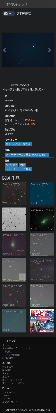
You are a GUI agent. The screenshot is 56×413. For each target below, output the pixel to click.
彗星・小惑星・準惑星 (18, 144)
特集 (7, 150)
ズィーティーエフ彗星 (18, 169)
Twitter (5, 395)
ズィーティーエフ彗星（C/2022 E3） (27, 154)
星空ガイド (7, 376)
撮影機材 (10, 116)
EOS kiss (30, 120)
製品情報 (6, 370)
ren (10, 13)
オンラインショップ (12, 379)
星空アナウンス (10, 401)
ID (6, 96)
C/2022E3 (11, 165)
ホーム (5, 345)
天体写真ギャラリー (16, 4)
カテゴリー (11, 139)
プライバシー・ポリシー (14, 382)
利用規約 (6, 351)
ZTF (22, 165)
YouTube (6, 398)
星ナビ (5, 373)
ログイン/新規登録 (11, 354)
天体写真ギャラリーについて (16, 348)
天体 (7, 160)
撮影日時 (10, 106)
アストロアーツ (10, 367)
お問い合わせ (8, 357)
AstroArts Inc (24, 409)
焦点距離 (10, 129)
